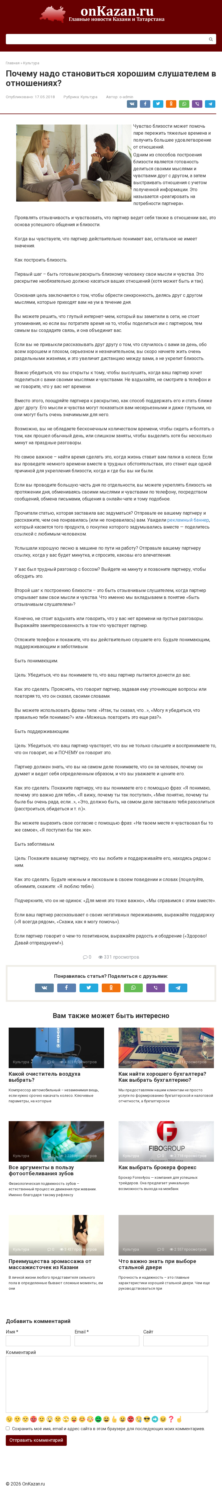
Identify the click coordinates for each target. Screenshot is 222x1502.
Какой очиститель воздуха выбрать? (44, 1076)
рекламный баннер (188, 520)
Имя (12, 1332)
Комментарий (21, 1352)
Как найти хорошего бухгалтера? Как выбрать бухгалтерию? (162, 1076)
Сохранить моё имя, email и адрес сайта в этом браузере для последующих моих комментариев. (108, 1428)
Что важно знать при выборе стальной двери (157, 1264)
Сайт (148, 1332)
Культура (89, 96)
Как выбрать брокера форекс (158, 1167)
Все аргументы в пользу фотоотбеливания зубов (41, 1170)
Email (82, 1332)
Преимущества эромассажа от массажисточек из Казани (50, 1264)
